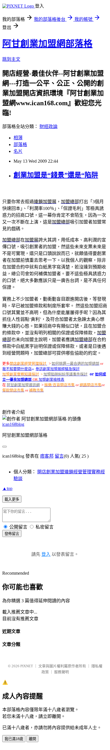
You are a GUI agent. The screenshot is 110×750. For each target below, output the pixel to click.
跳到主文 (11, 59)
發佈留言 (12, 534)
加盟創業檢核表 (51, 379)
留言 (59, 456)
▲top (7, 488)
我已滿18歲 (14, 739)
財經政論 (48, 126)
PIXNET (26, 666)
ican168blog (13, 424)
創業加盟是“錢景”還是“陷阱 (56, 175)
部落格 (20, 144)
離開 (32, 739)
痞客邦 (47, 456)
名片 (18, 151)
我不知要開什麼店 (17, 369)
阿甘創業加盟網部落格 (47, 44)
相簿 (18, 137)
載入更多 (12, 499)
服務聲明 (61, 672)
